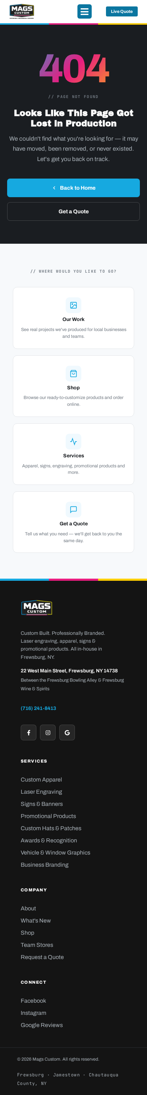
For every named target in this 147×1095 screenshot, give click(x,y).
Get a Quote (74, 211)
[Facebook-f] (28, 732)
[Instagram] (48, 732)
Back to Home (78, 188)
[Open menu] (84, 11)
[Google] (67, 732)
